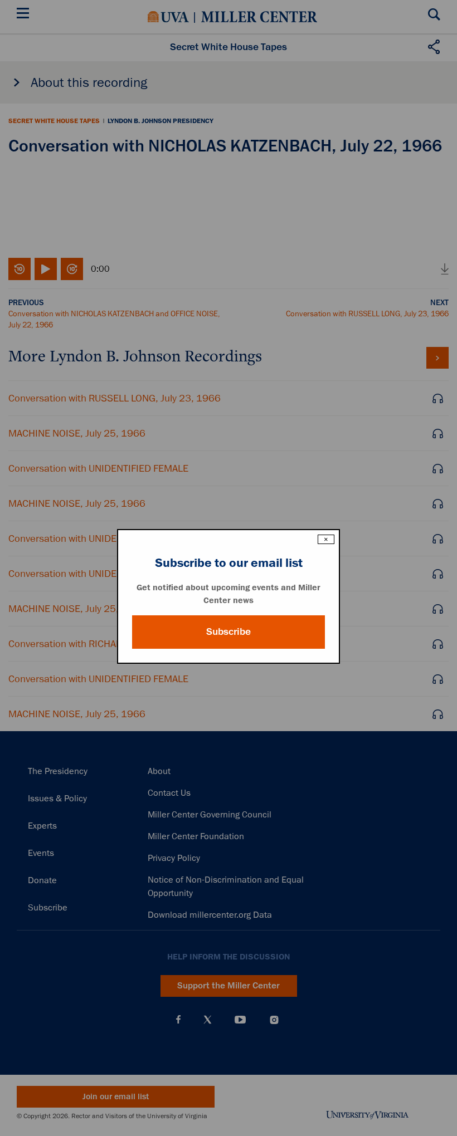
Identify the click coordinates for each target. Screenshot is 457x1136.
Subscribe (228, 631)
